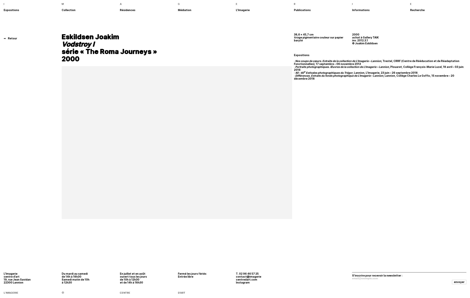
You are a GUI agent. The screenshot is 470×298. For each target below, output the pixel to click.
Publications (302, 10)
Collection (68, 10)
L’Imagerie (243, 10)
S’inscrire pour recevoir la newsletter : (377, 275)
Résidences (127, 10)
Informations (361, 10)
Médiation (184, 10)
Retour (12, 38)
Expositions (11, 10)
